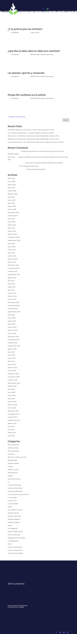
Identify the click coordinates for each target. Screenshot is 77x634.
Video (10, 544)
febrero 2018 (12, 405)
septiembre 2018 (14, 383)
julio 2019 (11, 352)
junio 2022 (11, 247)
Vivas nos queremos (15, 547)
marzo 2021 (12, 293)
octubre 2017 (12, 417)
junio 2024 (11, 222)
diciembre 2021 (13, 265)
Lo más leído (12, 497)
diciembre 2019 (13, 336)
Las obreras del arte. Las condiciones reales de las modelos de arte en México (36, 142)
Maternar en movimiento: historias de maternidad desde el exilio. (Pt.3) (33, 139)
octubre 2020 (13, 308)
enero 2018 (12, 408)
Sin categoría (12, 528)
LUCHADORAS (13, 504)
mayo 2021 (11, 287)
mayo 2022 (12, 250)
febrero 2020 (12, 330)
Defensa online (13, 469)
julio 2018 (11, 389)
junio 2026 (11, 181)
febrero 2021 (12, 296)
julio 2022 (11, 243)
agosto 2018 (12, 386)
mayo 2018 (11, 395)
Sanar (10, 525)
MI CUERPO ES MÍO (15, 510)
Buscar (65, 120)
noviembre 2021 (13, 268)
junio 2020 (12, 318)
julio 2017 (11, 426)
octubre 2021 (12, 271)
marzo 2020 (12, 327)
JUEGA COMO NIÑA (15, 488)
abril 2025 (11, 203)
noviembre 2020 (14, 305)
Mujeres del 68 (13, 513)
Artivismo (11, 454)
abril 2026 (11, 188)
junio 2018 (11, 392)
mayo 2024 (12, 225)
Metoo (10, 507)
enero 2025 (12, 209)
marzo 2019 (12, 364)
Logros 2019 (12, 501)
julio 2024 (11, 219)
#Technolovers (13, 445)
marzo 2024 (12, 231)
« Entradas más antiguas (16, 117)
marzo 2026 (12, 191)
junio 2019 (11, 355)
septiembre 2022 (14, 240)
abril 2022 (11, 253)
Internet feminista (14, 485)
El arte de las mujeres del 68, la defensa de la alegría (44, 163)
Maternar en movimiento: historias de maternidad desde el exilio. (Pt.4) (33, 136)
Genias (10, 476)
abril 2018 (11, 399)
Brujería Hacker (13, 463)
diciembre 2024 (13, 212)
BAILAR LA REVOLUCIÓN (17, 457)
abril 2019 (11, 361)
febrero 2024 (12, 234)
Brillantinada (35, 98)
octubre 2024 (13, 216)
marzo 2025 (12, 206)
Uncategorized (13, 541)
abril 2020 (11, 324)
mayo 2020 (12, 321)
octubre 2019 (12, 343)
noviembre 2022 (14, 237)
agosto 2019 (12, 349)
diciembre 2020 (13, 302)
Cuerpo (10, 466)
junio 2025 (11, 200)
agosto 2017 (12, 423)
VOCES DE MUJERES (15, 553)
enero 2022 (12, 262)
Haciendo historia (14, 479)
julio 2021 (11, 281)
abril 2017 (11, 430)
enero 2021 (12, 299)
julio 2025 (11, 197)
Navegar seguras (14, 519)
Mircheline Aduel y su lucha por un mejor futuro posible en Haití (31, 130)
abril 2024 (11, 228)
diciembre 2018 (13, 374)
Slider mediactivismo (15, 532)
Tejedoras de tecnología (16, 538)
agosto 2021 (12, 278)
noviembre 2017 (13, 414)
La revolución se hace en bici (18, 494)
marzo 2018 (12, 402)
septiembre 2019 (14, 346)
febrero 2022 (12, 259)
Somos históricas (14, 535)
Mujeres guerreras (47, 98)
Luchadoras (15, 98)
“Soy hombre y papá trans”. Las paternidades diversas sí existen (31, 133)
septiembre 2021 (14, 274)
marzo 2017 (12, 433)
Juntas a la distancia (15, 491)
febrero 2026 (12, 194)
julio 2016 (11, 436)
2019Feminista (13, 448)
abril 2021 (11, 290)
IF (8, 482)
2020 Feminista (13, 451)
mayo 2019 (11, 358)
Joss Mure (11, 157)
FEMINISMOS (13, 473)
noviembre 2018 (13, 377)
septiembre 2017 (14, 420)
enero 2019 (12, 371)
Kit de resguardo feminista (28, 166)
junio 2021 (11, 284)
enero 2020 (12, 333)
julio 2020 (11, 315)
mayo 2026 (12, 185)
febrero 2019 (12, 367)
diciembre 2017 (13, 411)
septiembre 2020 (14, 312)
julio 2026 (11, 178)
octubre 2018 (12, 380)
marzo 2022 (12, 256)
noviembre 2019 (13, 340)
